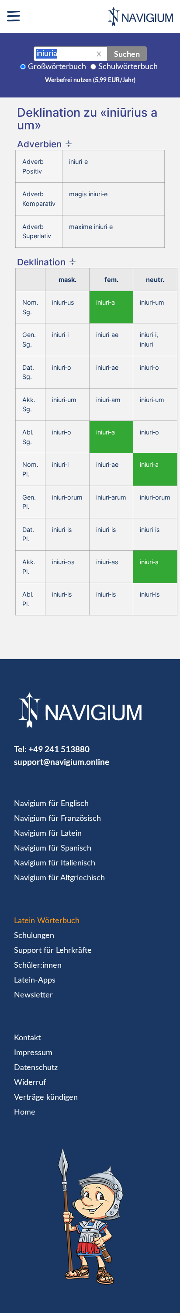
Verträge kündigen (46, 1097)
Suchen (127, 54)
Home (24, 1112)
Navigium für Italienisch (54, 863)
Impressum (33, 1053)
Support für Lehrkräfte (53, 951)
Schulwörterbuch (128, 67)
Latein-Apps (34, 980)
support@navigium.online (61, 762)
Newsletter (33, 995)
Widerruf (30, 1083)
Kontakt (27, 1038)
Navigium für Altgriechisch (59, 878)
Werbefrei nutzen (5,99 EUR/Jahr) (90, 80)
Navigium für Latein (48, 833)
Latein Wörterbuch (47, 921)
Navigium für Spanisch (52, 848)
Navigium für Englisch (51, 804)
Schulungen (34, 936)
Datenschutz (36, 1068)
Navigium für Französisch (57, 819)
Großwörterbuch (57, 67)
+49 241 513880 (59, 749)
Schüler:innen (38, 965)
